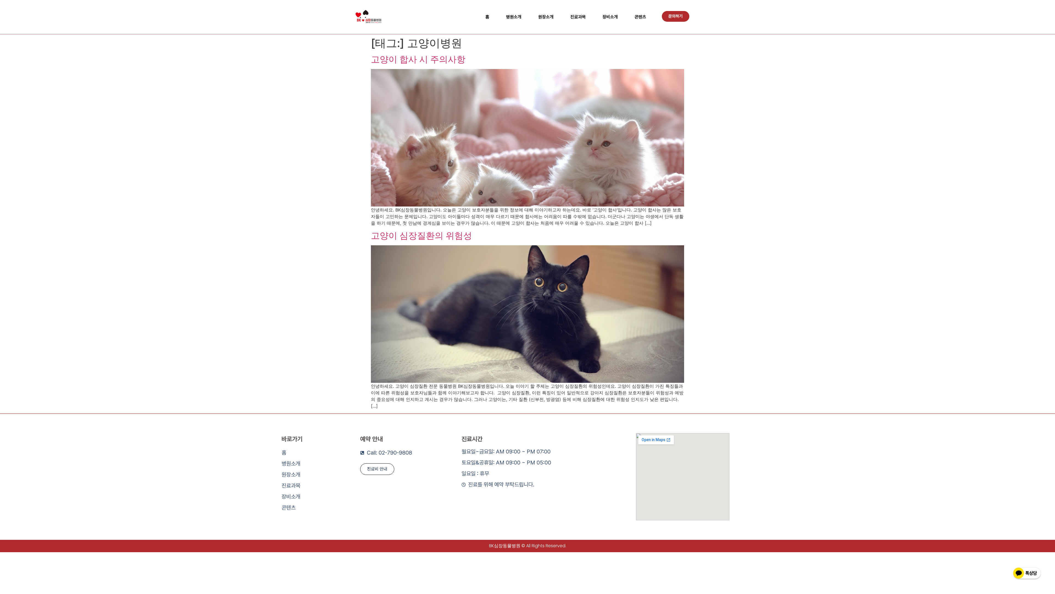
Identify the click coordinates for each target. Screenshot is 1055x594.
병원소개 (513, 17)
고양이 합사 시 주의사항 (418, 59)
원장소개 (546, 17)
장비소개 (610, 17)
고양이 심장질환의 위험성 (421, 235)
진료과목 (578, 17)
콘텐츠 (640, 17)
